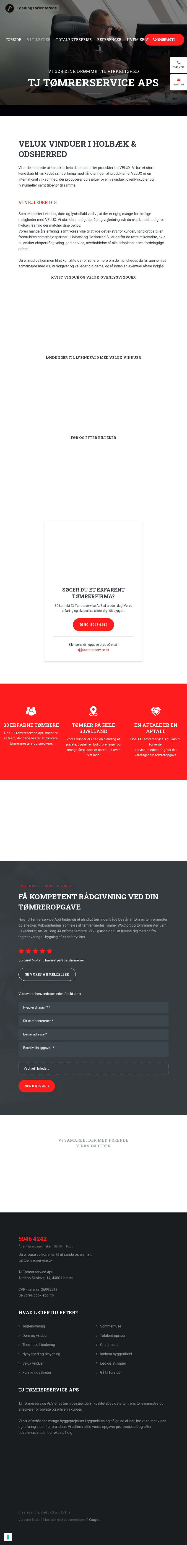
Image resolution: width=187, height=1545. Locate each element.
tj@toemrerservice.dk (93, 650)
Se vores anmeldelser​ (47, 974)
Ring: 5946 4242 (94, 625)
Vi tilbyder (38, 39)
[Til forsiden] (93, 17)
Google (94, 1520)
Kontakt (164, 39)
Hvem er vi (138, 39)
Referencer (109, 39)
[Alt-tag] (66, 1187)
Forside (13, 39)
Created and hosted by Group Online (44, 1512)
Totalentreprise (74, 39)
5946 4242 (32, 1239)
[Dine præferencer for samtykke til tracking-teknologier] (8, 1537)
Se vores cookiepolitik (36, 1295)
